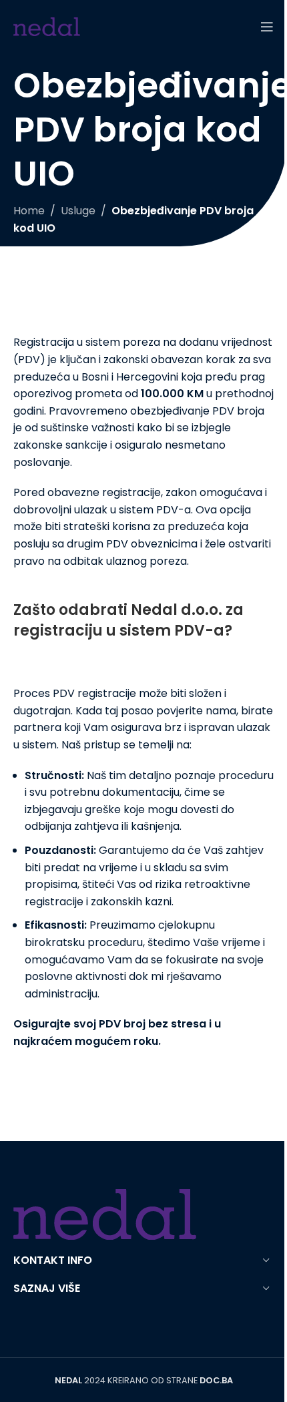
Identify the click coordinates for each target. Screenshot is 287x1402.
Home (29, 210)
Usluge (78, 210)
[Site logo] (46, 25)
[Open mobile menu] (267, 26)
